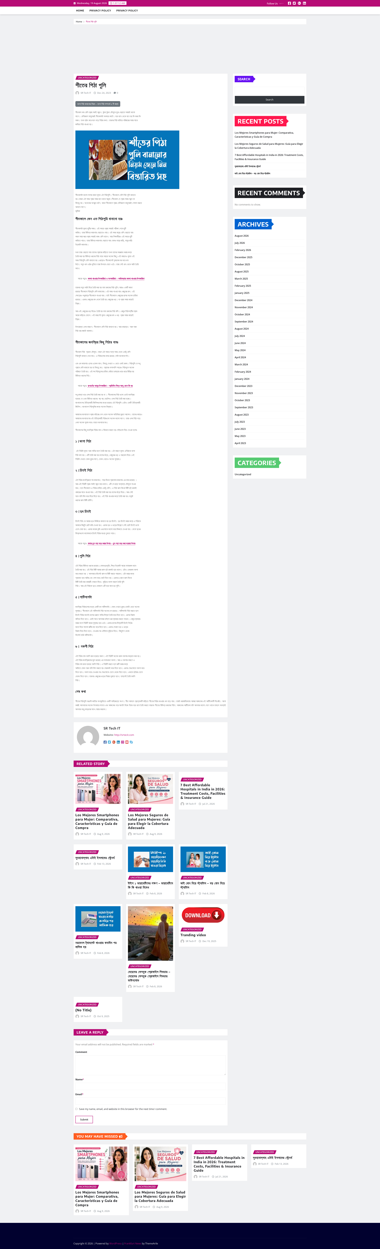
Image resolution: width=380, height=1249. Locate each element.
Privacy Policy (100, 10)
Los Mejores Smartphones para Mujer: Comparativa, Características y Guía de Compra (97, 821)
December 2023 (243, 386)
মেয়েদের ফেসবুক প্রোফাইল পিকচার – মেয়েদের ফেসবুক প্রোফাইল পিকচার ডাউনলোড (149, 976)
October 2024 (242, 314)
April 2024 (240, 357)
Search (244, 79)
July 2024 (240, 336)
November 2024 (244, 307)
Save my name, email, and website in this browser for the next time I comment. (123, 1109)
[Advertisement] (190, 47)
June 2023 (240, 429)
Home (80, 10)
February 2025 (243, 285)
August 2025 (242, 271)
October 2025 (242, 264)
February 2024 (243, 371)
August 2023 (242, 414)
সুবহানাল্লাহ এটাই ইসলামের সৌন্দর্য (95, 858)
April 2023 (240, 443)
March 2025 (241, 278)
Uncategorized (243, 474)
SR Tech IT (86, 92)
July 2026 (240, 243)
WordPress (115, 1243)
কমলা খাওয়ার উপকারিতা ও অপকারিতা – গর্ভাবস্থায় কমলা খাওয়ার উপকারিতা (115, 278)
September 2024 (244, 321)
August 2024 (242, 328)
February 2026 (243, 250)
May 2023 (240, 436)
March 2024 (241, 364)
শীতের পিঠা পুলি (91, 21)
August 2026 (242, 235)
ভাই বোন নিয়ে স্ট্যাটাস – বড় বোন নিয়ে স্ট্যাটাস (252, 173)
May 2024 (240, 350)
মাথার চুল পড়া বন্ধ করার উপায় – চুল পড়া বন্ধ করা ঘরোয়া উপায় (111, 543)
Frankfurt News (132, 1243)
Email (79, 1094)
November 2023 (244, 393)
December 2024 (243, 300)
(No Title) (83, 1010)
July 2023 (240, 421)
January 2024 (242, 379)
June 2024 (240, 343)
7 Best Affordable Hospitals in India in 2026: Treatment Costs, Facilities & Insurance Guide (202, 791)
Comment (81, 1052)
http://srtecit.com (124, 735)
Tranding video (193, 935)
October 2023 (242, 400)
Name (79, 1079)
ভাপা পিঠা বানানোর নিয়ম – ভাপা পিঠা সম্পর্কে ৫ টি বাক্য (97, 104)
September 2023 (244, 407)
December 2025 (243, 257)
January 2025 (242, 293)
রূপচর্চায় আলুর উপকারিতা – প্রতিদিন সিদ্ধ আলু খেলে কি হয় (110, 385)
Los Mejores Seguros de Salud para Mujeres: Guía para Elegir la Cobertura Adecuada (149, 821)
